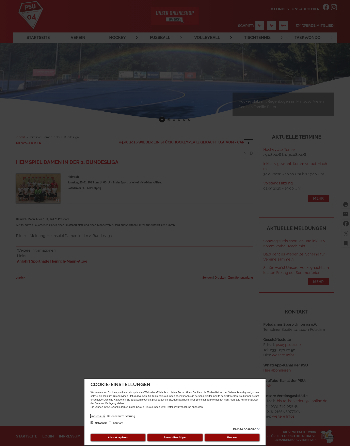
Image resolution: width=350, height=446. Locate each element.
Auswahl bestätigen (175, 437)
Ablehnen (231, 437)
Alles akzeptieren (118, 437)
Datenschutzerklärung (121, 416)
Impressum (98, 416)
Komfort (117, 423)
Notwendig (101, 423)
